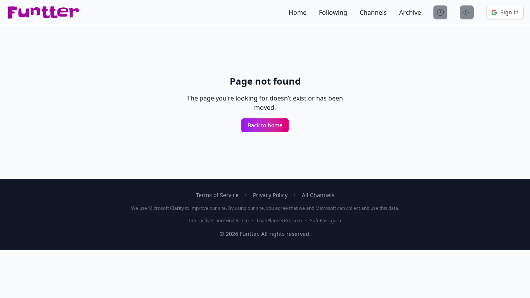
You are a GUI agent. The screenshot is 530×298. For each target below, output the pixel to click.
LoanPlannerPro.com (279, 221)
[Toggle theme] (467, 12)
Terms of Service (217, 195)
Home (298, 12)
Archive (410, 12)
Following (333, 12)
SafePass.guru (325, 221)
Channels (373, 12)
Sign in (510, 12)
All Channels (318, 195)
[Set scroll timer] (440, 12)
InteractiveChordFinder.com (219, 221)
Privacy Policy (270, 195)
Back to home (265, 125)
